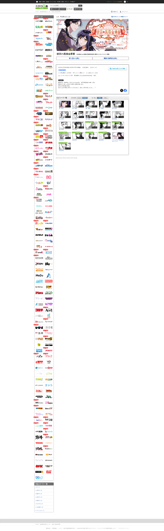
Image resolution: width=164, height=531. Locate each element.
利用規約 (54, 528)
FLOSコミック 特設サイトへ (120, 16)
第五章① (74, 140)
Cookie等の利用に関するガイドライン (86, 528)
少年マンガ (39, 490)
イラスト (62, 9)
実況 (63, 1)
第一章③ (88, 108)
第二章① (114, 108)
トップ (54, 9)
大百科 (58, 1)
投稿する (115, 11)
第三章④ (74, 129)
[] (93, 67)
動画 (40, 1)
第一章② (74, 108)
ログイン (109, 1)
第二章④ (88, 119)
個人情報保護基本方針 (69, 528)
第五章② (88, 140)
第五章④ (61, 150)
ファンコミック (40, 510)
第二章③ (74, 119)
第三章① (101, 119)
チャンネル (53, 1)
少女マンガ (39, 497)
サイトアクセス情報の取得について (107, 528)
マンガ (70, 9)
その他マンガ (39, 507)
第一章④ (101, 108)
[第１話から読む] (92, 50)
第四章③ (114, 129)
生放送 (47, 1)
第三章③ (61, 129)
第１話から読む (74, 58)
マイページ (125, 11)
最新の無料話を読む (110, 58)
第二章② (61, 119)
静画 (44, 1)
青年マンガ (39, 493)
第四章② (101, 129)
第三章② (114, 119)
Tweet (121, 90)
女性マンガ (39, 500)
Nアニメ (67, 1)
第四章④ (61, 140)
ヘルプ (60, 528)
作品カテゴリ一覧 (41, 484)
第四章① (88, 129)
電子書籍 (78, 9)
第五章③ (101, 140)
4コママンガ (39, 503)
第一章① (61, 108)
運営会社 (48, 528)
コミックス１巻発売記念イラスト (118, 140)
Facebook (125, 90)
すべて (38, 487)
